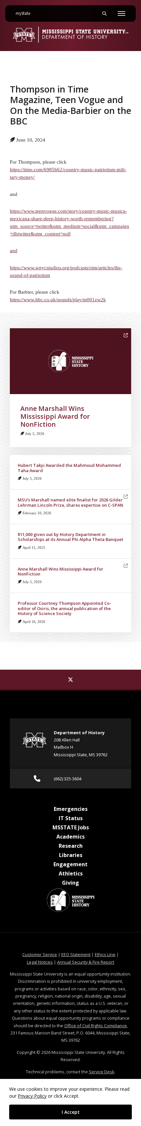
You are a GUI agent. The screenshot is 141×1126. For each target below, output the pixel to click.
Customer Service (39, 954)
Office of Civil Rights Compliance (95, 1026)
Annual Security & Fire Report (85, 962)
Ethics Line (105, 954)
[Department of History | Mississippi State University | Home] (70, 34)
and (13, 250)
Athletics (71, 873)
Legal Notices (40, 962)
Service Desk (101, 1072)
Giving (70, 882)
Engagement (70, 864)
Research (71, 845)
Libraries (70, 855)
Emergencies (71, 809)
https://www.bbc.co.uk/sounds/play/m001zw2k (58, 299)
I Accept (71, 1112)
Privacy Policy (32, 1096)
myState (25, 13)
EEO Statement (76, 954)
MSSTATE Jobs (70, 827)
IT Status (71, 818)
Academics (70, 836)
